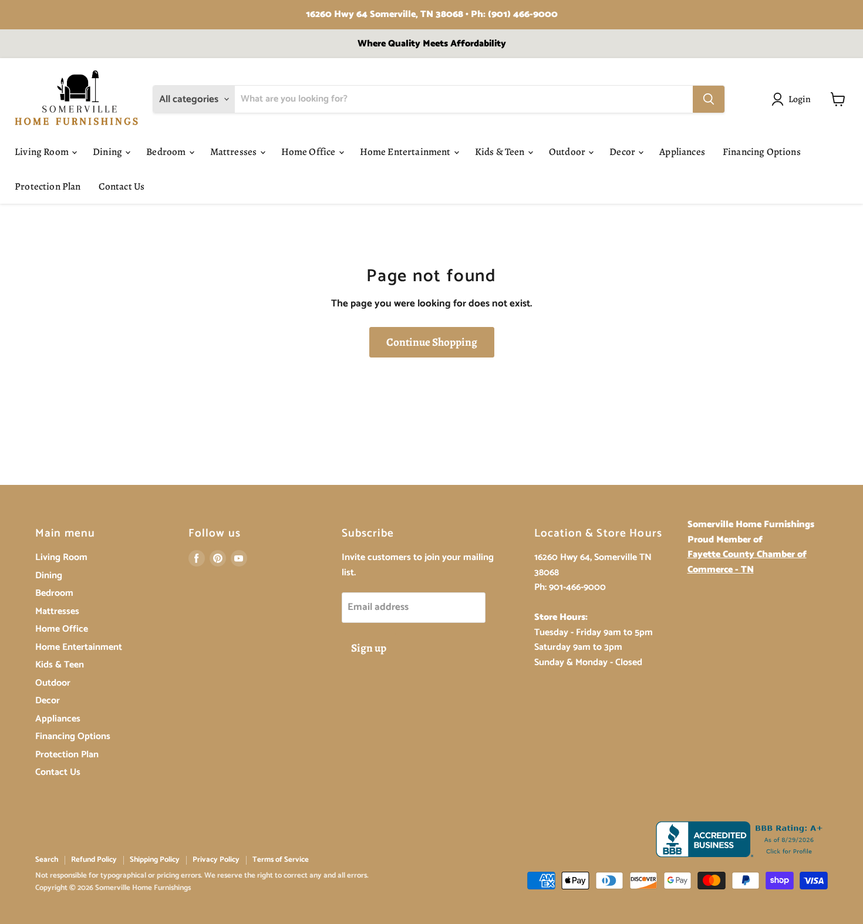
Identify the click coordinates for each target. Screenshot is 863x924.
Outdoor (568, 152)
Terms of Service (280, 860)
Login (799, 99)
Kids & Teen (501, 152)
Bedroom (166, 152)
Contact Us (122, 186)
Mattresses (234, 152)
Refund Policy (94, 860)
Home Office (309, 152)
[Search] (708, 99)
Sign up (368, 648)
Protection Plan (48, 186)
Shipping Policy (155, 860)
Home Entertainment (406, 152)
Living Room (42, 152)
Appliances (682, 152)
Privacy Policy (216, 860)
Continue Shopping (431, 342)
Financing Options (762, 152)
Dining (108, 152)
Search (46, 860)
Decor (623, 152)
